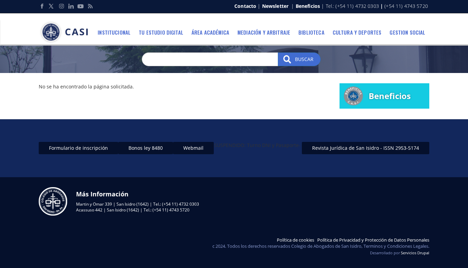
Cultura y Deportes (357, 32)
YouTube (80, 6)
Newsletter (275, 6)
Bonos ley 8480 (145, 148)
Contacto (245, 6)
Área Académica (210, 32)
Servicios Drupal (415, 252)
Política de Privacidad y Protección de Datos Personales (373, 240)
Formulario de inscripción (78, 148)
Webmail (193, 148)
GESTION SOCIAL (407, 32)
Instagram (61, 6)
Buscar (303, 59)
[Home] (66, 32)
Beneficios (308, 6)
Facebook (42, 6)
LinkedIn (70, 6)
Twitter (51, 6)
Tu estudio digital (161, 32)
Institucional (114, 32)
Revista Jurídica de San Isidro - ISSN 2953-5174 (365, 148)
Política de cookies (295, 240)
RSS (90, 6)
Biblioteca (311, 32)
